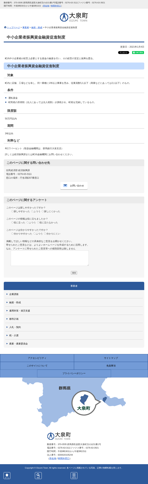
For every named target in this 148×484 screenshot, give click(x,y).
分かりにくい (53, 233)
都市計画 (13, 319)
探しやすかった (22, 211)
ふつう (37, 211)
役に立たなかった (48, 222)
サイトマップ (111, 358)
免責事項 (111, 365)
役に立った (19, 222)
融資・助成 (36, 27)
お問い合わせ (77, 185)
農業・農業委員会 (18, 343)
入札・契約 (15, 327)
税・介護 (13, 335)
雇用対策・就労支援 (19, 310)
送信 (74, 273)
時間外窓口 (56, 6)
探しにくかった (52, 211)
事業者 (25, 27)
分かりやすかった (23, 233)
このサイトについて (37, 365)
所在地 (46, 6)
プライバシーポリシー (74, 373)
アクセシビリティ (37, 358)
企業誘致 (13, 294)
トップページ (13, 27)
